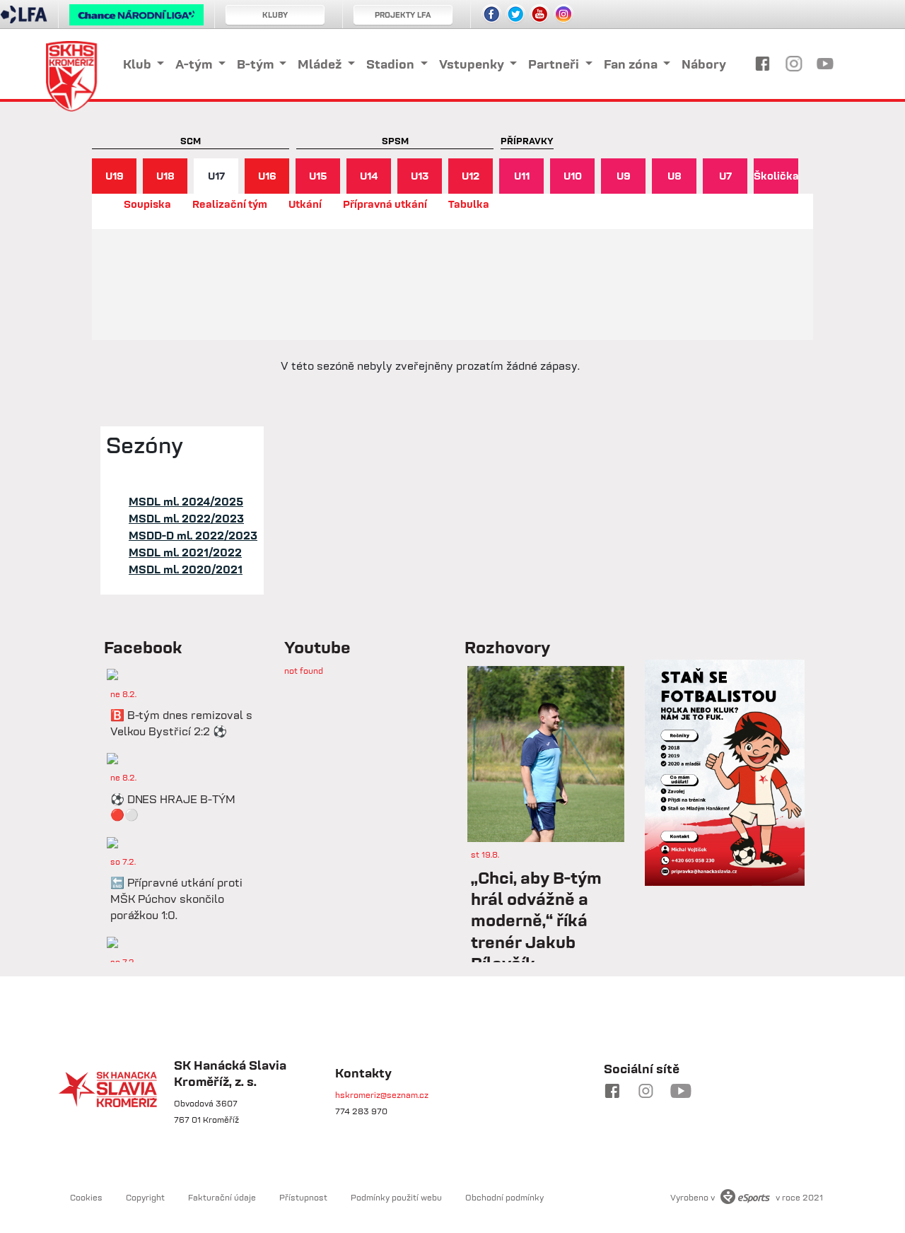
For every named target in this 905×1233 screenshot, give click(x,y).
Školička (776, 175)
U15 (318, 175)
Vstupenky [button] (473, 64)
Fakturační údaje (222, 1197)
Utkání (305, 204)
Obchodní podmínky (504, 1197)
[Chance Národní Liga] (136, 18)
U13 (419, 175)
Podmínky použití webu (396, 1197)
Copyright (145, 1197)
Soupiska (147, 204)
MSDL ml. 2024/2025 (186, 501)
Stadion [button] (391, 64)
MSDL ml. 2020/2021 (186, 569)
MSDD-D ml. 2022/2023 (193, 535)
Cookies (86, 1197)
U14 (369, 175)
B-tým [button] (256, 64)
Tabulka (468, 204)
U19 (114, 175)
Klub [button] (138, 64)
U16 (267, 175)
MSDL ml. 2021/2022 (185, 552)
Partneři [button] (555, 64)
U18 (165, 175)
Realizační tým (229, 204)
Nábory (704, 64)
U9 (624, 175)
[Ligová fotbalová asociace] (23, 19)
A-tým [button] (195, 64)
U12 (470, 175)
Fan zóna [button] (632, 64)
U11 (522, 175)
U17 (216, 175)
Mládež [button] (321, 64)
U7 (725, 175)
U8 (674, 175)
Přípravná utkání (385, 204)
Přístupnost (303, 1197)
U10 (573, 175)
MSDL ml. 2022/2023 (186, 518)
